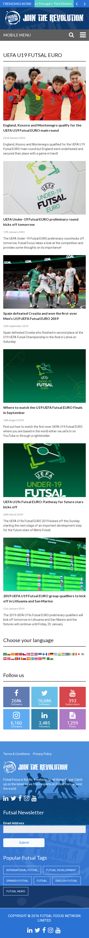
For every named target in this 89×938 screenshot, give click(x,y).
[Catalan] (13, 654)
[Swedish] (32, 658)
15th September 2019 (15, 326)
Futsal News (15, 891)
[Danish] (28, 654)
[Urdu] (48, 658)
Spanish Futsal (17, 880)
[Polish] (13, 658)
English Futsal (67, 880)
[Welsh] (52, 658)
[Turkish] (40, 658)
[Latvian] (5, 658)
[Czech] (25, 654)
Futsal (42, 880)
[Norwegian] (9, 658)
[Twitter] (13, 799)
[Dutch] (32, 654)
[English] (36, 654)
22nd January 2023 (14, 137)
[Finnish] (44, 654)
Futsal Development (61, 870)
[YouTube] (34, 799)
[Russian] (25, 658)
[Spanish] (28, 658)
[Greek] (56, 654)
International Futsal (22, 870)
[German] (52, 654)
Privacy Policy (42, 754)
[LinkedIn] (5, 799)
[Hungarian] (63, 654)
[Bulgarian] (9, 654)
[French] (48, 654)
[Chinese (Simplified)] (17, 654)
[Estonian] (40, 654)
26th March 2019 (13, 514)
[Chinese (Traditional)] (21, 654)
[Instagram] (26, 799)
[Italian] (75, 654)
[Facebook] (20, 799)
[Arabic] (5, 654)
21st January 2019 (13, 608)
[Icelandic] (67, 654)
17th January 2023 (14, 232)
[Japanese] (79, 654)
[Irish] (71, 654)
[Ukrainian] (44, 658)
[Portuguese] (17, 658)
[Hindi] (60, 654)
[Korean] (83, 654)
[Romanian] (21, 658)
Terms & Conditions (16, 754)
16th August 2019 (13, 420)
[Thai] (36, 658)
